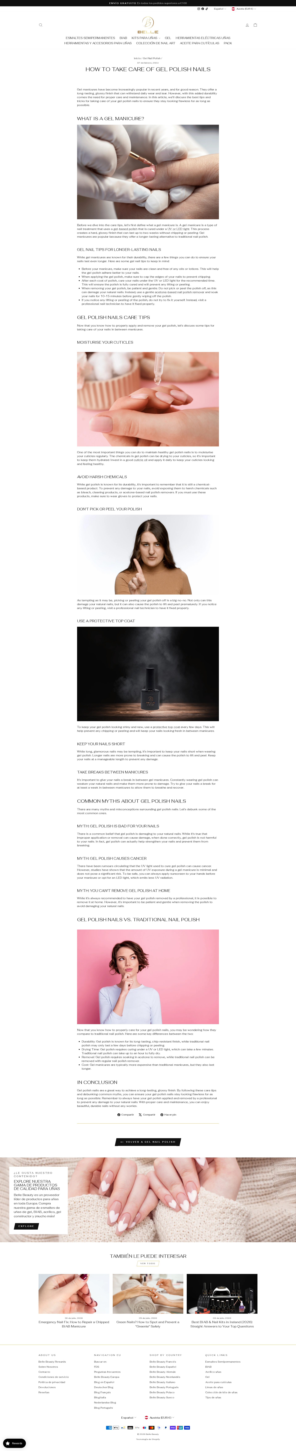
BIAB (123, 38)
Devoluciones (47, 1387)
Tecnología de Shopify (148, 1439)
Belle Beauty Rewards (52, 1361)
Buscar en (100, 1361)
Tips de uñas (213, 1397)
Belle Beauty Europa (106, 1376)
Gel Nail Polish (152, 58)
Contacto (44, 1371)
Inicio (137, 58)
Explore (26, 1226)
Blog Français (102, 1392)
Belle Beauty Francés (163, 1361)
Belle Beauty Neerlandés (165, 1376)
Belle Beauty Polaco (162, 1392)
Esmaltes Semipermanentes (90, 38)
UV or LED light (178, 229)
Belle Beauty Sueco (162, 1397)
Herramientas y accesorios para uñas (98, 43)
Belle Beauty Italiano (162, 1382)
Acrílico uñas (213, 1371)
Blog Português (103, 1407)
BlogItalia (100, 1397)
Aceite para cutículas (199, 43)
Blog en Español (104, 1382)
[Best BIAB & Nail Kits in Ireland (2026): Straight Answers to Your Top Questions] (222, 1294)
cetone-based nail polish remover (180, 292)
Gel (168, 38)
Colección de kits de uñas (221, 1392)
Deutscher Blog (103, 1387)
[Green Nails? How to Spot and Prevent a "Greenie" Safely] (148, 1294)
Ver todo (148, 1263)
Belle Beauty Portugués (164, 1387)
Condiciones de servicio (54, 1376)
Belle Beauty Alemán (163, 1371)
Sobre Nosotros (48, 1366)
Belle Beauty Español (163, 1366)
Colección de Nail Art (155, 43)
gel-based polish (125, 229)
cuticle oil (141, 460)
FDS (96, 1366)
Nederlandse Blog (105, 1402)
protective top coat (166, 727)
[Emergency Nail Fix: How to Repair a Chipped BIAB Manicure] (74, 1294)
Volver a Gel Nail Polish (150, 1141)
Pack (228, 43)
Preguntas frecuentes (107, 1371)
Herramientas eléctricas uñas (203, 38)
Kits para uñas (145, 38)
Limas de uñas (214, 1387)
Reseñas (44, 1392)
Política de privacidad (52, 1382)
